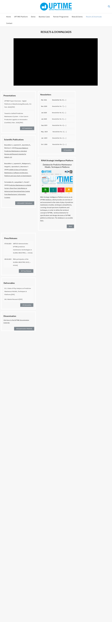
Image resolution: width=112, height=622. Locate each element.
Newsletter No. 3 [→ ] (59, 132)
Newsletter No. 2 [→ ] (59, 138)
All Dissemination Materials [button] (24, 329)
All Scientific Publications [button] (24, 203)
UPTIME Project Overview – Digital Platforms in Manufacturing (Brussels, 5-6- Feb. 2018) (18, 104)
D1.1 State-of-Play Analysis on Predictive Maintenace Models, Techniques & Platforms (17, 291)
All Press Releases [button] (26, 271)
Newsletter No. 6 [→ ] (59, 113)
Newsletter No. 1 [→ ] (59, 144)
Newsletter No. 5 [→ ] (59, 119)
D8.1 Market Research (11, 299)
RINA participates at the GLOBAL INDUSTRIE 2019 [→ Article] (22, 262)
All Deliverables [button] (26, 305)
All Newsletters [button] (68, 150)
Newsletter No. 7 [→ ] (59, 106)
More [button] (70, 226)
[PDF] (13, 107)
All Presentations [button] (27, 128)
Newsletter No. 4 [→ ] (59, 125)
